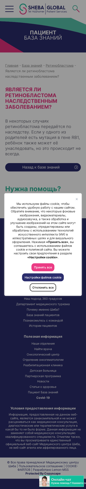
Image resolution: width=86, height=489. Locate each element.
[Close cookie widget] (76, 199)
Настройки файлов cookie (43, 277)
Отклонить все (43, 287)
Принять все (43, 267)
